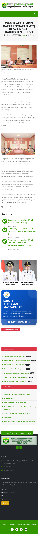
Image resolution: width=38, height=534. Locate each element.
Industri (5, 496)
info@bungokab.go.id (10, 470)
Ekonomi (5, 489)
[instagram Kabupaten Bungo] (21, 529)
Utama (23, 35)
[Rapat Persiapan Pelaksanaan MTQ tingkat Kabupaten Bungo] (19, 56)
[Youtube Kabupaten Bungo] (26, 529)
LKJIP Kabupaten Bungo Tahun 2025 (14, 356)
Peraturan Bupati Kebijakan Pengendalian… (17, 360)
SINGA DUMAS (8, 417)
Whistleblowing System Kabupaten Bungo (17, 394)
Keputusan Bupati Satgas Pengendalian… (16, 373)
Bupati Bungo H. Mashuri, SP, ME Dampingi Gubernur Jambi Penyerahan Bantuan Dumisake (20, 242)
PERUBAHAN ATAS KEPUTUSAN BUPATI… (15, 381)
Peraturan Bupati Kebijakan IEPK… (14, 364)
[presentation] (17, 447)
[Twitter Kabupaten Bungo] (16, 529)
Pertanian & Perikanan (9, 492)
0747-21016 (7, 467)
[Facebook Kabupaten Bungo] (12, 529)
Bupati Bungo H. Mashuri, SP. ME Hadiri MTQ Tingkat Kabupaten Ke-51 (21, 231)
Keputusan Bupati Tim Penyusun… (14, 369)
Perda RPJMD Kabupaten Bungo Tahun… (16, 377)
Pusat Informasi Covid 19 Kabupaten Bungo (17, 413)
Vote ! (6, 503)
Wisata (5, 499)
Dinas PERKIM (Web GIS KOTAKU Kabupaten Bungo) (19, 421)
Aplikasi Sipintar (9, 398)
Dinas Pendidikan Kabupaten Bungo (15, 402)
